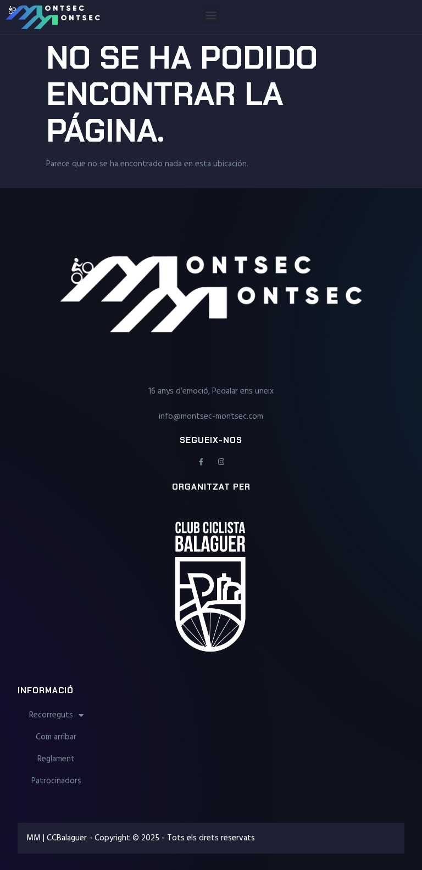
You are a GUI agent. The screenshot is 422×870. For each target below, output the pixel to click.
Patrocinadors (56, 781)
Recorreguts (51, 715)
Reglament (56, 759)
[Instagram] (221, 461)
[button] (211, 14)
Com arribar (56, 737)
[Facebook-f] (200, 461)
